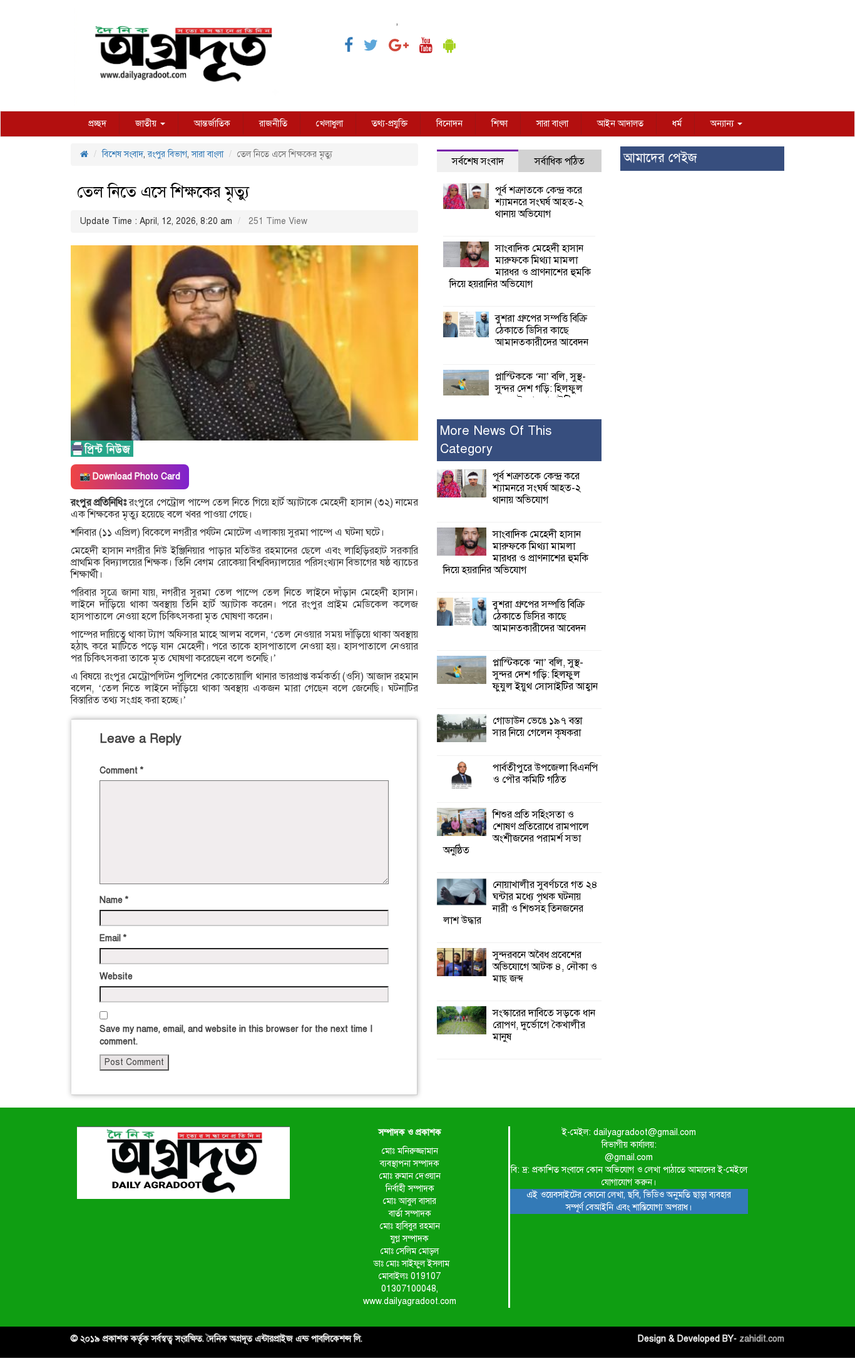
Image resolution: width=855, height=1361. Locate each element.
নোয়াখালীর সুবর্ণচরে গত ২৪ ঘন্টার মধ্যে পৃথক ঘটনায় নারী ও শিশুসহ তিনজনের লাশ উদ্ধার (520, 903)
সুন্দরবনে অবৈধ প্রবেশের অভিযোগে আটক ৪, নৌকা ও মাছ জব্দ (545, 967)
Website (116, 976)
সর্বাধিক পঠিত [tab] (560, 161)
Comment (121, 770)
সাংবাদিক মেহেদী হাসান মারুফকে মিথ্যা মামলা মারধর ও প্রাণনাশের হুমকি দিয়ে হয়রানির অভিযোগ (520, 266)
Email (113, 938)
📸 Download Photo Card (129, 476)
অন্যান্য (723, 123)
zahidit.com (761, 1338)
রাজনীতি (273, 123)
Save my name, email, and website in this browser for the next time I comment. (236, 1035)
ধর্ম (677, 123)
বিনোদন (449, 123)
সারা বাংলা (552, 123)
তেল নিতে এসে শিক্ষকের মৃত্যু (163, 191)
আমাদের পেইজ (660, 158)
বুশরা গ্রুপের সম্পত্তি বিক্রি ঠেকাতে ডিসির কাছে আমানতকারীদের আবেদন (541, 330)
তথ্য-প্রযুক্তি (389, 123)
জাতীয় (147, 123)
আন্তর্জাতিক (212, 123)
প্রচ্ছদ (97, 123)
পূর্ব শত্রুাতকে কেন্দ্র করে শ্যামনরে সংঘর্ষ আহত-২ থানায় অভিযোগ (539, 202)
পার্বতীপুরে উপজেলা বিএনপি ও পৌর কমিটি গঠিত (545, 774)
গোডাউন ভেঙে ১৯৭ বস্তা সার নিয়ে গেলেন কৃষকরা (537, 727)
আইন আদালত (620, 123)
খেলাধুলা (329, 123)
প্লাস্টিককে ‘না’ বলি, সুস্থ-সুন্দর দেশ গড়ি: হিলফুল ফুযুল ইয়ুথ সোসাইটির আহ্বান (517, 394)
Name (114, 900)
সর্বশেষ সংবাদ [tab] (478, 161)
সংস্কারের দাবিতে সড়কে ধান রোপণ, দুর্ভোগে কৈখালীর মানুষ (544, 1025)
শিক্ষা (499, 123)
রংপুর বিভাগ (167, 154)
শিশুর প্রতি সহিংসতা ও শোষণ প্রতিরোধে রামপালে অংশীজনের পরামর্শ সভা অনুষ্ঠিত (516, 832)
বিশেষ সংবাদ (122, 154)
